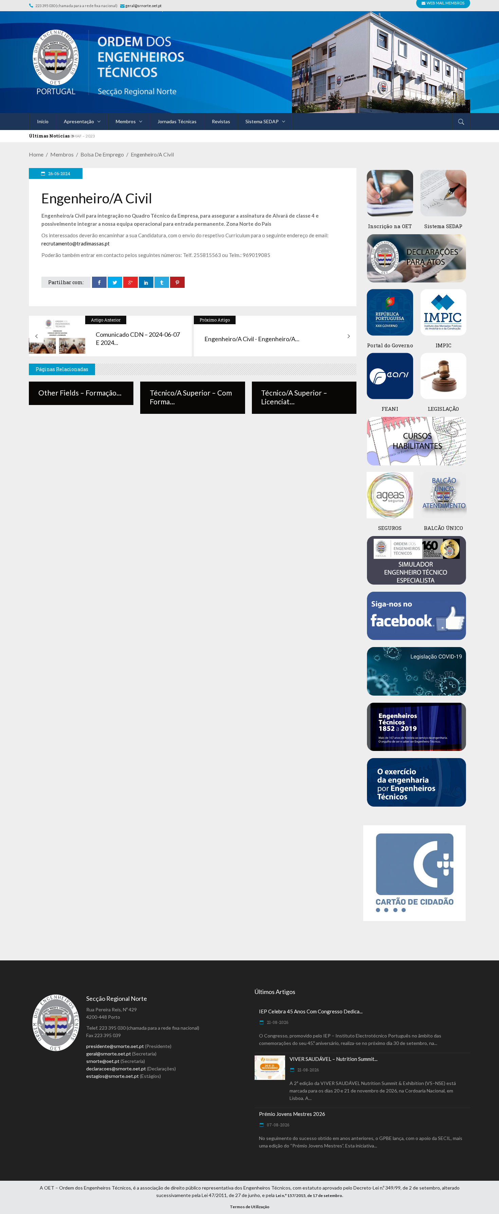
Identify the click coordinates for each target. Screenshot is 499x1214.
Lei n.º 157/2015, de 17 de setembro (309, 1195)
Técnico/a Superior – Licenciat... (294, 397)
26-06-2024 (58, 173)
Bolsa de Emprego (102, 154)
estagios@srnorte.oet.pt (112, 1076)
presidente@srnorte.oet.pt (115, 1046)
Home (36, 154)
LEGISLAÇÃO (443, 408)
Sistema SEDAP (443, 226)
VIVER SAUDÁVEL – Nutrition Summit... (333, 1059)
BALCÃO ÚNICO (443, 528)
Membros (62, 154)
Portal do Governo (390, 345)
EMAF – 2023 (83, 136)
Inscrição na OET (390, 226)
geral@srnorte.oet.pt (143, 5)
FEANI (390, 408)
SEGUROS (390, 528)
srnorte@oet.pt (102, 1061)
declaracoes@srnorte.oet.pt (116, 1068)
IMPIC (443, 345)
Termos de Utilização (250, 1206)
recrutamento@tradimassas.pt (75, 243)
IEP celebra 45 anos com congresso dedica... (311, 1011)
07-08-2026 (277, 1124)
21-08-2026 (277, 1022)
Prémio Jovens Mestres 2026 (292, 1114)
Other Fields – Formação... (80, 392)
